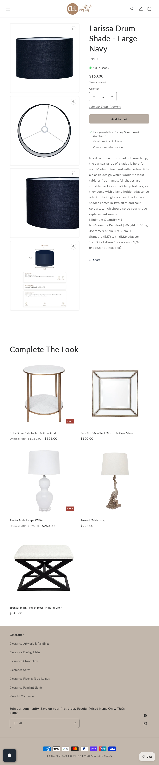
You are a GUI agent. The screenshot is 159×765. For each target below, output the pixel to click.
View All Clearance (22, 696)
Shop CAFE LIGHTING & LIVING (73, 756)
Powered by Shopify (101, 756)
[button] (8, 8)
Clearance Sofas (20, 669)
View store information (108, 147)
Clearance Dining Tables (25, 652)
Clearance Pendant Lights (26, 687)
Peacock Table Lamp (93, 520)
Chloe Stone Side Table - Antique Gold (33, 433)
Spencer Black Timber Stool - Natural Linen (36, 607)
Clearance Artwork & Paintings (29, 643)
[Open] (9, 755)
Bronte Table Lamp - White (26, 520)
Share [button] (96, 259)
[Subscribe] (75, 723)
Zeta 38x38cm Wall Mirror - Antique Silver (107, 433)
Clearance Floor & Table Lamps (30, 678)
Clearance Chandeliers (24, 661)
